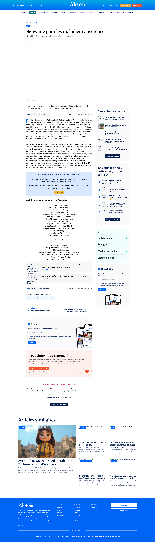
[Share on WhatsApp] (91, 114)
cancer (29, 298)
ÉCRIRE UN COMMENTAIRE (59, 404)
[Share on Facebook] (79, 114)
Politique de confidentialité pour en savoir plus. (111, 285)
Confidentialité (116, 536)
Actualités (73, 12)
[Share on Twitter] (85, 114)
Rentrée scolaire (128, 12)
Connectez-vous (66, 397)
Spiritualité (102, 12)
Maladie (36, 298)
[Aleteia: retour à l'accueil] (77, 4)
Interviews (55, 12)
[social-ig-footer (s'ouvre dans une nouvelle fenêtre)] (82, 530)
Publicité (76, 520)
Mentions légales (70, 536)
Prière (35, 22)
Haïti (113, 428)
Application (77, 510)
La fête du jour (106, 238)
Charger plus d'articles (112, 156)
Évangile (102, 244)
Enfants (22, 428)
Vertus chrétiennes (86, 461)
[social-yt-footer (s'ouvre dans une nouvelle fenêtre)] (72, 530)
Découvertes (92, 12)
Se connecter (114, 5)
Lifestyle (82, 12)
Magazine (76, 512)
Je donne (136, 5)
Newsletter (77, 507)
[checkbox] (28, 336)
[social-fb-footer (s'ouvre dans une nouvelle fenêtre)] (76, 530)
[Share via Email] (88, 114)
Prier (31, 12)
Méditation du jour (108, 251)
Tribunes (64, 12)
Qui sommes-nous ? (58, 536)
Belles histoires (44, 12)
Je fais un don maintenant (38, 369)
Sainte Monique (82, 8)
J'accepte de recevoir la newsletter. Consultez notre (50, 337)
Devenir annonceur (81, 536)
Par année (94, 507)
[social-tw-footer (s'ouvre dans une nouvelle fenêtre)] (79, 530)
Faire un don (59, 192)
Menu (23, 12)
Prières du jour (106, 257)
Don (75, 517)
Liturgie (83, 428)
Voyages (114, 461)
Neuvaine (44, 298)
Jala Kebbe (57, 36)
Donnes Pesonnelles (105, 536)
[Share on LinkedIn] (82, 114)
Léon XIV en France (114, 12)
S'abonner (124, 505)
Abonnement (77, 515)
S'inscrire (31, 342)
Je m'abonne (124, 5)
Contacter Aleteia (93, 536)
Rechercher (40, 5)
